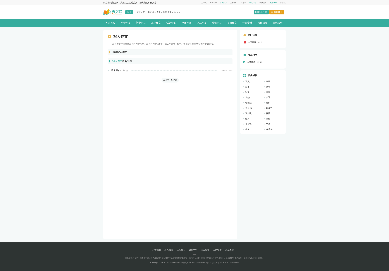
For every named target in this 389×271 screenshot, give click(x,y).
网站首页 (110, 22)
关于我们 (156, 250)
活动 (268, 87)
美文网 (151, 12)
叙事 (247, 87)
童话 (268, 81)
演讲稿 (283, 3)
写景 (247, 92)
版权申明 (193, 250)
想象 (247, 129)
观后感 (248, 108)
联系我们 (181, 250)
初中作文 (141, 22)
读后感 (269, 129)
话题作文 (171, 22)
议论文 (248, 103)
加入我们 (168, 250)
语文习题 (252, 3)
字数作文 (232, 22)
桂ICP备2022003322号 (229, 263)
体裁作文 (223, 3)
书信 (268, 124)
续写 (247, 118)
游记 (268, 118)
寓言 (268, 92)
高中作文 (156, 22)
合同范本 (263, 3)
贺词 (268, 103)
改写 (268, 97)
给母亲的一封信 (255, 42)
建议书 (269, 108)
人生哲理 (213, 3)
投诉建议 (278, 12)
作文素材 (247, 22)
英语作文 (217, 22)
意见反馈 (229, 250)
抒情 (268, 113)
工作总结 (242, 3)
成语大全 (273, 3)
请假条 (248, 124)
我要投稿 (262, 12)
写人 (176, 12)
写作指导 (262, 22)
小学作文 (126, 22)
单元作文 (186, 22)
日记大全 (277, 22)
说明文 (248, 113)
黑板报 (233, 3)
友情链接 (217, 250)
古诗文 (204, 3)
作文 (158, 12)
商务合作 (205, 250)
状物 (247, 97)
